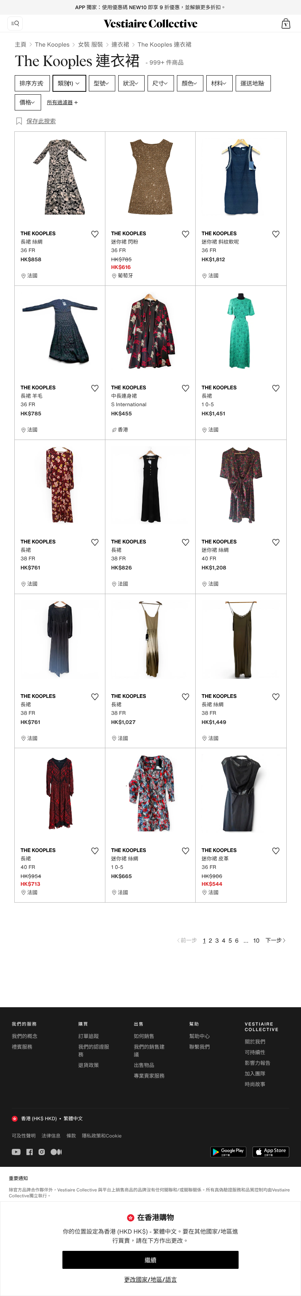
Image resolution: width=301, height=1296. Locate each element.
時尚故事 (255, 1084)
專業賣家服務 (149, 1076)
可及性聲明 (24, 1135)
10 (256, 940)
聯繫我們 (199, 1047)
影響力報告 (258, 1063)
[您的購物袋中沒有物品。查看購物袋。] (286, 23)
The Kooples (52, 44)
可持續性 (255, 1052)
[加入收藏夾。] (95, 234)
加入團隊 (255, 1074)
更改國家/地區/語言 (150, 1279)
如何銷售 (144, 1036)
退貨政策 (88, 1065)
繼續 (150, 1260)
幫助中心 (199, 1036)
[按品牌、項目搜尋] (15, 23)
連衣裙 (120, 44)
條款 (71, 1135)
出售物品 (144, 1065)
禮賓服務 (22, 1047)
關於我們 (255, 1042)
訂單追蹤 (88, 1036)
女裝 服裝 (90, 44)
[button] (286, 23)
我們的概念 (24, 1036)
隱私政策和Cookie (102, 1135)
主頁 (20, 44)
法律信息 (51, 1135)
